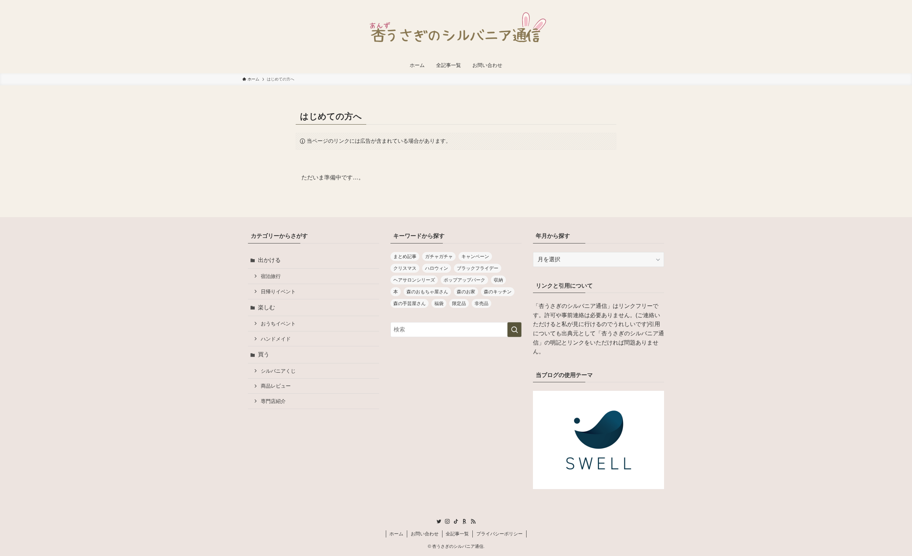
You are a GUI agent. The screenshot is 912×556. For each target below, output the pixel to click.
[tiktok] (456, 521)
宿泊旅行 (271, 276)
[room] (464, 521)
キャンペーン (475, 256)
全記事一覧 (457, 533)
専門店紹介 (273, 401)
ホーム (396, 533)
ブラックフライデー (477, 268)
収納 (498, 280)
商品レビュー (276, 386)
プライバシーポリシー (499, 533)
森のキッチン (498, 291)
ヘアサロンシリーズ (414, 280)
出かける (269, 260)
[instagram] (447, 521)
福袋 (439, 303)
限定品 (459, 303)
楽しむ (266, 307)
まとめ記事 (404, 256)
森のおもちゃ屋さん (427, 291)
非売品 (481, 303)
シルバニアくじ (278, 371)
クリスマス (404, 268)
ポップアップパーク (464, 280)
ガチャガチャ (439, 256)
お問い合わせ (425, 533)
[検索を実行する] (514, 329)
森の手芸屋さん (409, 303)
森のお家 (466, 291)
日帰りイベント (278, 291)
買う (263, 354)
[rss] (473, 521)
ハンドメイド (276, 339)
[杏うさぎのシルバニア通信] (456, 30)
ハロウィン (436, 268)
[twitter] (439, 521)
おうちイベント (278, 323)
